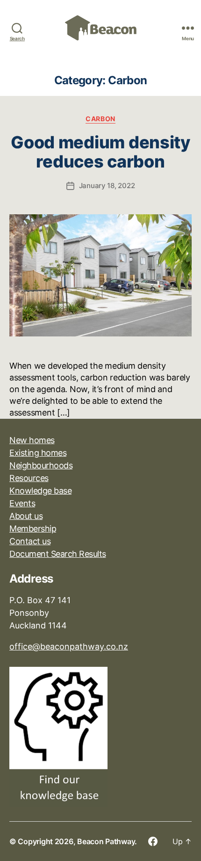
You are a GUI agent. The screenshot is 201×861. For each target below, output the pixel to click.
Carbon (100, 119)
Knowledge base (40, 491)
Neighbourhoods (40, 465)
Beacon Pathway (106, 841)
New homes (32, 440)
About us (26, 516)
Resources (29, 478)
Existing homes (37, 453)
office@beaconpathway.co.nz (68, 646)
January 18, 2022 (107, 185)
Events (22, 503)
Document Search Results (57, 554)
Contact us (29, 541)
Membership (32, 528)
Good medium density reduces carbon (100, 152)
